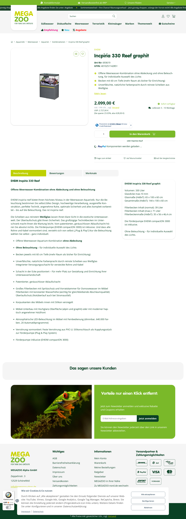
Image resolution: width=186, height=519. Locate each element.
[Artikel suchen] (114, 16)
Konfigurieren (148, 501)
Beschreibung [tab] (20, 173)
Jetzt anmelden (148, 418)
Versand (115, 107)
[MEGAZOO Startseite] (24, 17)
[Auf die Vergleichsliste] (76, 54)
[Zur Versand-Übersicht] (141, 462)
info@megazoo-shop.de (23, 486)
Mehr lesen (100, 93)
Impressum (25, 511)
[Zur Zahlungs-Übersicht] (169, 462)
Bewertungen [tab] (56, 173)
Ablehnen (148, 507)
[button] (170, 2)
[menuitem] (47, 24)
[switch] (8, 507)
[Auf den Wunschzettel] (82, 54)
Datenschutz (38, 511)
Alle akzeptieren (148, 494)
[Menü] (12, 492)
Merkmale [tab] (91, 173)
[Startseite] (12, 42)
